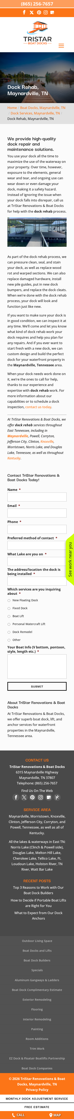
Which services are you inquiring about (34, 591)
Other (17, 640)
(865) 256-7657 (37, 4)
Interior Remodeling (37, 1019)
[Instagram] (46, 12)
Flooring (37, 1009)
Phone (14, 522)
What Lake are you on (27, 554)
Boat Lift (18, 616)
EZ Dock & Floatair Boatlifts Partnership (37, 1058)
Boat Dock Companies (37, 1068)
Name (14, 490)
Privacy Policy (37, 1089)
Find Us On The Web (37, 790)
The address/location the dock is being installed (33, 572)
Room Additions (37, 1039)
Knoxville (46, 441)
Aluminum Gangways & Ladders (37, 980)
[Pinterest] (39, 12)
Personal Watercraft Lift (29, 624)
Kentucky (14, 458)
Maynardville (17, 436)
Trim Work (37, 1048)
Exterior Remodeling (37, 1000)
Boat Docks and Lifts (37, 951)
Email (13, 506)
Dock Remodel (22, 632)
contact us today (38, 407)
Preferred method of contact (32, 538)
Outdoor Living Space (37, 941)
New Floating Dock (25, 600)
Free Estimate (37, 1106)
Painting (37, 1029)
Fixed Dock (20, 608)
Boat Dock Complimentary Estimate (37, 990)
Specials (37, 970)
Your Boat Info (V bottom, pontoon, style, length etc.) (36, 649)
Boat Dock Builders (37, 960)
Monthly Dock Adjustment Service (37, 1098)
